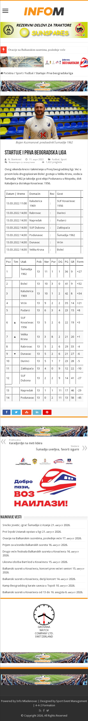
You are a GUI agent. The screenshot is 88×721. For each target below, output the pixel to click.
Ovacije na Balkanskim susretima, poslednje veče (36, 49)
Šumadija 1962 (66, 235)
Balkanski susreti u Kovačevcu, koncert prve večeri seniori (37, 568)
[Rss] (40, 710)
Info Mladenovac (26, 701)
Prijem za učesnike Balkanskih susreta (25, 545)
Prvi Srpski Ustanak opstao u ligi (22, 531)
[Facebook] (44, 710)
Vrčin (60, 242)
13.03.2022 (13, 203)
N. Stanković (15, 159)
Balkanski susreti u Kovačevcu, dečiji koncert (29, 579)
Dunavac (34, 242)
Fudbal (29, 73)
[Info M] (44, 10)
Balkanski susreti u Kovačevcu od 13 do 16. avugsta (34, 592)
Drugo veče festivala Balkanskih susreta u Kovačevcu (34, 551)
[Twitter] (48, 710)
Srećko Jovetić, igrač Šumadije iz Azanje (26, 525)
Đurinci (61, 213)
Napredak (35, 220)
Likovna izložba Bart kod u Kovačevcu (25, 562)
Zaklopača (63, 227)
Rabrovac (35, 213)
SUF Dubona (37, 227)
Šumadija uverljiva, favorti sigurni (57, 448)
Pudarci (61, 220)
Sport (19, 73)
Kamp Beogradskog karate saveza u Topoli (29, 585)
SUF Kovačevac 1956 (27, 322)
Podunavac (36, 235)
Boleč (60, 249)
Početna (8, 73)
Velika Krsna (36, 249)
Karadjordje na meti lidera (25, 442)
